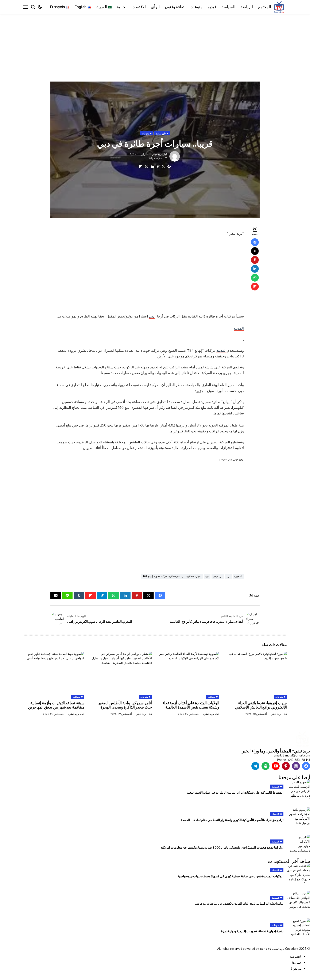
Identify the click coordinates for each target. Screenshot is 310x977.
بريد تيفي (156, 154)
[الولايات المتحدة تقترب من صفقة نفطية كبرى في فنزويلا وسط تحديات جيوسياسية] (298, 873)
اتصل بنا (297, 962)
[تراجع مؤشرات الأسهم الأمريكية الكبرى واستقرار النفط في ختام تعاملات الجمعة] (298, 816)
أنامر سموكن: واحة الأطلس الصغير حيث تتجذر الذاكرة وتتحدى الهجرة (125, 704)
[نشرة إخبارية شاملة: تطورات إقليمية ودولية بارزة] (298, 927)
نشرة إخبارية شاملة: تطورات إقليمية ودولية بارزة (252, 931)
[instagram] (296, 766)
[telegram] (255, 766)
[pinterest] (286, 766)
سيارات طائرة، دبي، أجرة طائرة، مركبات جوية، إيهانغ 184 (172, 576)
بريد (228, 576)
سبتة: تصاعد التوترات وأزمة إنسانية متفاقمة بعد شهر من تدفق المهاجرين (56, 704)
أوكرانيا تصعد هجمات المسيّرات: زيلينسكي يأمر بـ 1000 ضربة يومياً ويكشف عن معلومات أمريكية (221, 847)
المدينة (239, 328)
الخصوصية (296, 956)
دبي (152, 316)
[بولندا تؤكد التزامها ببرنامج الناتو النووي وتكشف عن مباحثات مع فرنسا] (298, 900)
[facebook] (306, 766)
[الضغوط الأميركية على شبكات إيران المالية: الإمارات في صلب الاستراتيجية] (298, 789)
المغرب (238, 576)
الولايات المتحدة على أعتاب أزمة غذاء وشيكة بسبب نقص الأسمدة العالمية (191, 704)
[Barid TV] (302, 739)
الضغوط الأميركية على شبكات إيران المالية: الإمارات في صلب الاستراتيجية (235, 792)
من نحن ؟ (296, 968)
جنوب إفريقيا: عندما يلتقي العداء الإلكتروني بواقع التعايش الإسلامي (261, 704)
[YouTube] (276, 766)
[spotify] (265, 766)
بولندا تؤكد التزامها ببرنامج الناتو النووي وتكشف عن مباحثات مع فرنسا (238, 903)
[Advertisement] (183, 45)
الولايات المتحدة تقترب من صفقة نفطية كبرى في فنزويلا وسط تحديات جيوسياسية (230, 876)
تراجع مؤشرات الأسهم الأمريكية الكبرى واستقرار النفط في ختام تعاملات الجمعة (232, 820)
